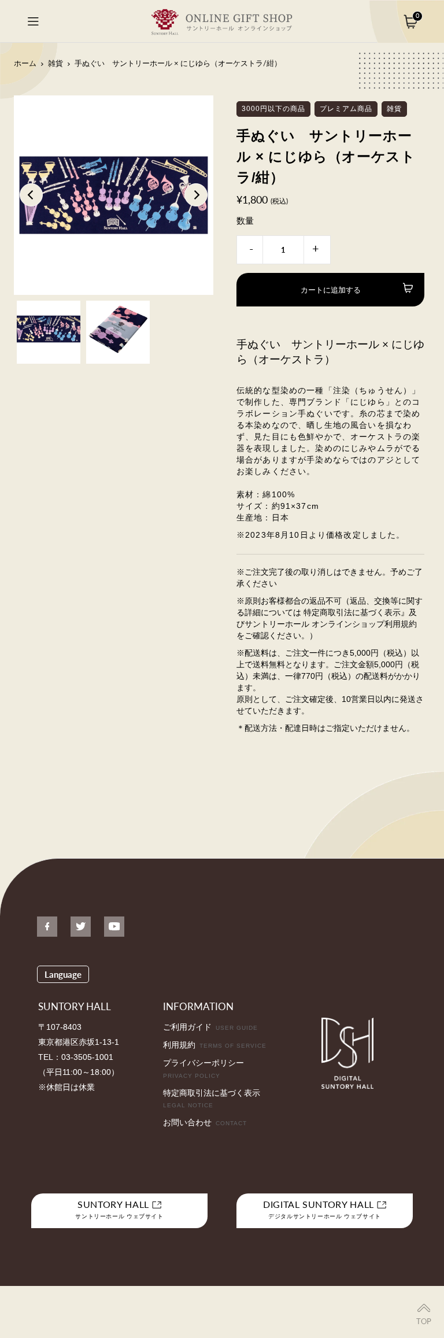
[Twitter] (81, 926)
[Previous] (31, 194)
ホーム (25, 63)
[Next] (196, 194)
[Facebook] (47, 926)
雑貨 (55, 63)
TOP (423, 1321)
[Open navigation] (33, 21)
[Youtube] (114, 926)
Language (63, 974)
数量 (245, 220)
